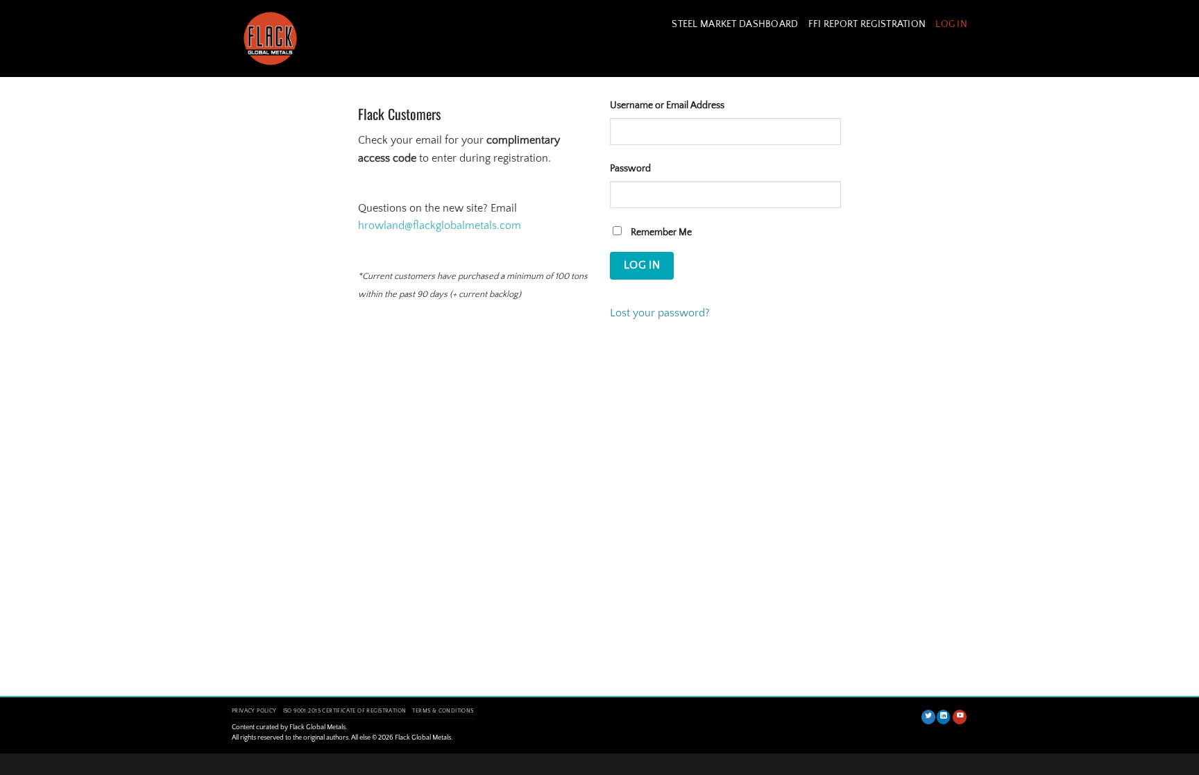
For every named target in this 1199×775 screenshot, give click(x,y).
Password (630, 168)
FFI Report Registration (867, 24)
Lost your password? (660, 313)
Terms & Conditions (442, 711)
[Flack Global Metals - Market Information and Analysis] (284, 38)
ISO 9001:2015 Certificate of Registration (345, 711)
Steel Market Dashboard (735, 24)
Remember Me (660, 232)
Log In (951, 24)
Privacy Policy (254, 711)
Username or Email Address (667, 105)
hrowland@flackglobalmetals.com (439, 225)
